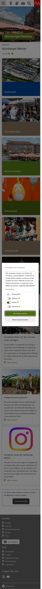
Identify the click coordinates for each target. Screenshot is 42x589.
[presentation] (19, 294)
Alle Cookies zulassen (20, 313)
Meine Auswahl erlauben (20, 320)
